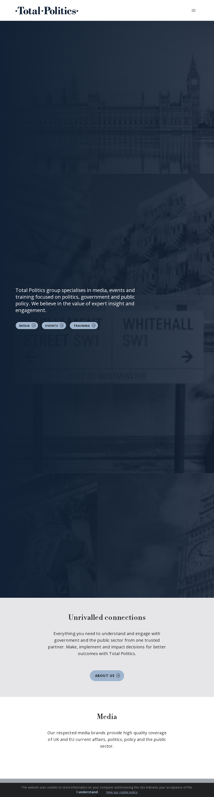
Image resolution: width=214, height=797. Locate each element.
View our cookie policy (122, 792)
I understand (87, 792)
